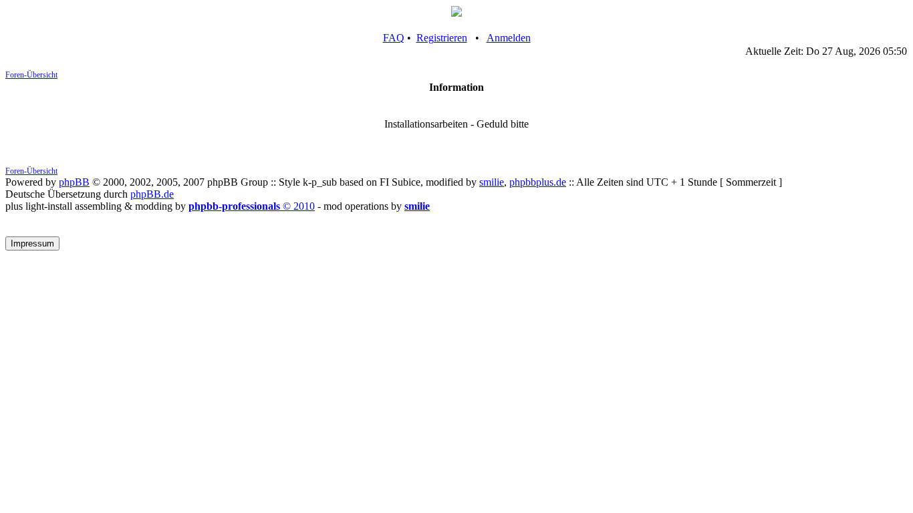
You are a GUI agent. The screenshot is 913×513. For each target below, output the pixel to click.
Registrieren (441, 37)
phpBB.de (152, 194)
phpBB (74, 182)
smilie (491, 182)
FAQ (393, 37)
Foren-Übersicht (31, 74)
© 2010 (251, 206)
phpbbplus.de (537, 182)
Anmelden (509, 37)
